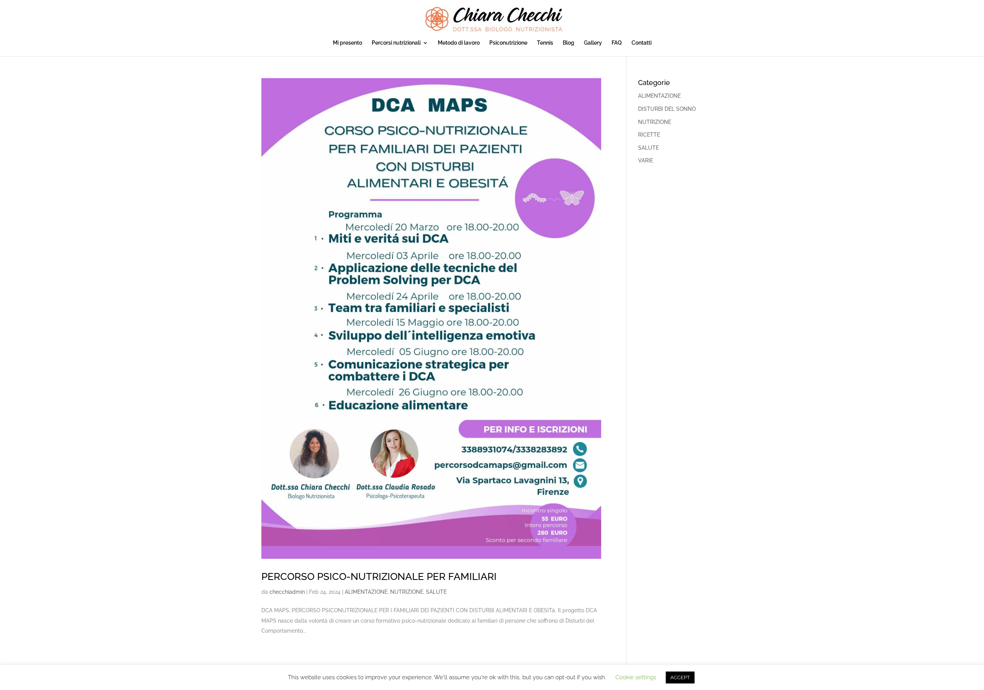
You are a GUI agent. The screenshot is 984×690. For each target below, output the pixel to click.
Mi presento (347, 43)
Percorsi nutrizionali (396, 43)
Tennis (545, 43)
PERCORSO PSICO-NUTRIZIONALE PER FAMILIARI (379, 576)
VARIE (645, 160)
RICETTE (649, 135)
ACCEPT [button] (680, 677)
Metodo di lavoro (459, 43)
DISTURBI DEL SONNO (667, 109)
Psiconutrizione (508, 43)
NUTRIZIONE (406, 592)
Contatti (642, 43)
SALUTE (436, 592)
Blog (568, 43)
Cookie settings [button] (635, 677)
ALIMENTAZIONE (366, 592)
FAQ (617, 43)
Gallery (593, 43)
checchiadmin (287, 592)
